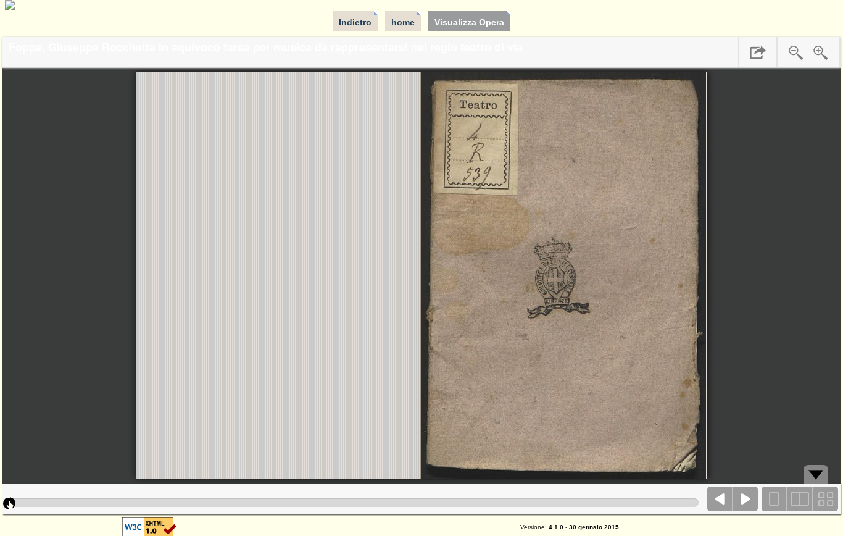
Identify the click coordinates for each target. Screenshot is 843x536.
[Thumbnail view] (825, 499)
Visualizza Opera (469, 22)
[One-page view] (774, 499)
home (403, 22)
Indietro (355, 22)
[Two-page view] (799, 499)
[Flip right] (745, 499)
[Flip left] (720, 499)
